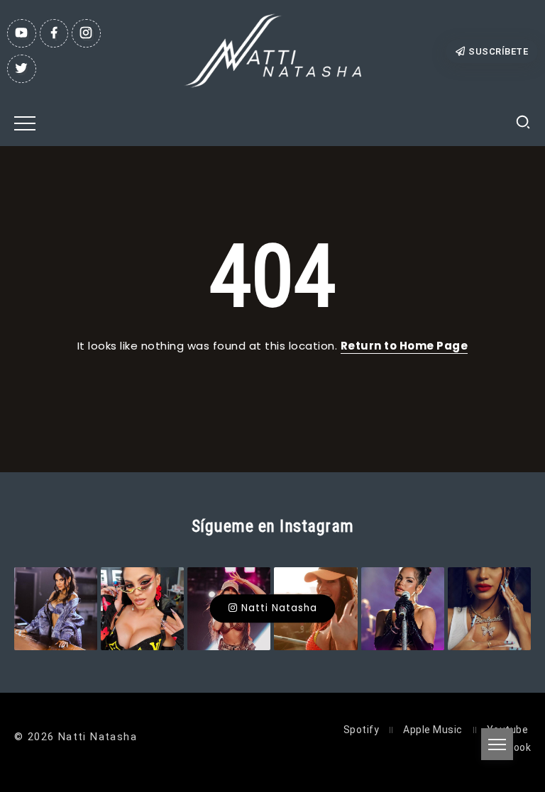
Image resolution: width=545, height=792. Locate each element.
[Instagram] (86, 33)
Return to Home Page (404, 345)
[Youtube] (21, 33)
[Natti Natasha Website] (272, 50)
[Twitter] (21, 68)
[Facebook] (54, 33)
